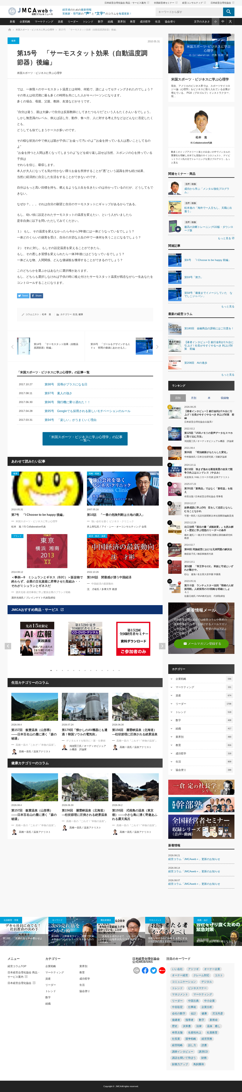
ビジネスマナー (197, 988)
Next (162, 646)
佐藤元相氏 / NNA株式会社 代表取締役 (204, 596)
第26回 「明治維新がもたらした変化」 (206, 452)
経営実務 (207, 1038)
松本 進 (46, 314)
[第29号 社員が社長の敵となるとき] (218, 931)
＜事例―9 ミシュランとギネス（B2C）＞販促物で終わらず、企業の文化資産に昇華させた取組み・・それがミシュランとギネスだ (47, 581)
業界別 (122, 21)
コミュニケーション (184, 981)
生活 (157, 21)
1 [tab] (51, 670)
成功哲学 (145, 21)
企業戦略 (25, 21)
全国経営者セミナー (166, 3)
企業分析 (207, 1007)
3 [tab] (62, 670)
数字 (100, 21)
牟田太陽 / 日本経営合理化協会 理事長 (203, 496)
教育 (132, 21)
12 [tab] (113, 670)
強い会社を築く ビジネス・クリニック (112, 521)
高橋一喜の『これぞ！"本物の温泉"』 (36, 744)
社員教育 (212, 1032)
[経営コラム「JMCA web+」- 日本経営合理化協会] (34, 11)
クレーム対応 (201, 975)
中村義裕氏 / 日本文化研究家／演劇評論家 (205, 457)
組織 (110, 21)
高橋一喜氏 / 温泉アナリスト (35, 751)
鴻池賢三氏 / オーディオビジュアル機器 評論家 (209, 441)
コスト (219, 975)
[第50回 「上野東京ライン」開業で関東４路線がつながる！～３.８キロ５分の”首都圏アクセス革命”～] (72, 931)
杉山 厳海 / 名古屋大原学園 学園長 (202, 574)
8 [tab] (91, 670)
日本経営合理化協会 (222, 3)
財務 (204, 1057)
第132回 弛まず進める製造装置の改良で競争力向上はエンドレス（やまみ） (208, 471)
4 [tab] (68, 670)
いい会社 (177, 969)
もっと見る (226, 238)
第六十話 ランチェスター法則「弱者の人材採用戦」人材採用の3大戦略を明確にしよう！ (208, 588)
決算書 (187, 1026)
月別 (193, 397)
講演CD (203, 1051)
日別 (178, 397)
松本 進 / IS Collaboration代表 (28, 526)
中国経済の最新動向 (102, 583)
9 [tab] (96, 670)
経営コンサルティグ (194, 3)
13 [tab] (119, 670)
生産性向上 (194, 1032)
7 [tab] (85, 670)
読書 (204, 1045)
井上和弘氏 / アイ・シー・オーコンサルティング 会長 (117, 526)
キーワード (57, 920)
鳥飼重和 (198, 1064)
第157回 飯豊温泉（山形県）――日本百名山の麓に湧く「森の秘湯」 (34, 734)
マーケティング (44, 21)
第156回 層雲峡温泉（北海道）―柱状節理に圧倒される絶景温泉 (134, 732)
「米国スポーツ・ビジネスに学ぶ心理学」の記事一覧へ (85, 438)
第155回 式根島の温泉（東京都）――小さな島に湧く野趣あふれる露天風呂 (134, 815)
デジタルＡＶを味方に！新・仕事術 (85, 740)
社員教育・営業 (11, 920)
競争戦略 (190, 1038)
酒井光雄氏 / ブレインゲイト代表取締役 (33, 597)
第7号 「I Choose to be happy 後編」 (40, 514)
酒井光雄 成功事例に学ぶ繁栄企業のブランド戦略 (43, 592)
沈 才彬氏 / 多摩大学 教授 (102, 589)
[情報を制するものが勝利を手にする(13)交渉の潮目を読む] (169, 931)
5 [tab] (74, 670)
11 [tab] (108, 670)
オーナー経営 (180, 975)
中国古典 (193, 1000)
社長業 (176, 1038)
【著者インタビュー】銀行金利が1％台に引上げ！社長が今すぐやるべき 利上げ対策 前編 (209, 414)
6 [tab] (79, 670)
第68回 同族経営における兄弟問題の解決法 (208, 549)
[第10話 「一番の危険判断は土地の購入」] (123, 489)
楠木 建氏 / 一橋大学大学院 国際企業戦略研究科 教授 (208, 537)
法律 (199, 1026)
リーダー (73, 21)
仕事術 (192, 1007)
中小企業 (209, 1000)
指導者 (189, 1020)
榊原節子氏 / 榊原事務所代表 (198, 554)
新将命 (214, 1020)
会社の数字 (178, 1013)
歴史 (174, 1026)
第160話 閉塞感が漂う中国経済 (109, 577)
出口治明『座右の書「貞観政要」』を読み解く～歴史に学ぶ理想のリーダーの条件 (208, 528)
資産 (60, 21)
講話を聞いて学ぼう (184, 1057)
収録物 (225, 397)
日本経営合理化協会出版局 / (198, 422)
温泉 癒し (213, 1026)
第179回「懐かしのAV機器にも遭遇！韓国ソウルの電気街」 (84, 732)
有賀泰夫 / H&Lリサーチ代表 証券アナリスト (207, 477)
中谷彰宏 (177, 1007)
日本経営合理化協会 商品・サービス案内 (127, 3)
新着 (12, 21)
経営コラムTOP (17, 966)
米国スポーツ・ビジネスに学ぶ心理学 (39, 73)
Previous (8, 646)
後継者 (176, 1020)
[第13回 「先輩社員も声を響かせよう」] (24, 931)
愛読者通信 (106, 920)
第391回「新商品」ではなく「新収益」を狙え (208, 490)
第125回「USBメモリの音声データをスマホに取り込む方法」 (208, 435)
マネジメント (155, 920)
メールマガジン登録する (202, 643)
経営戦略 (177, 1045)
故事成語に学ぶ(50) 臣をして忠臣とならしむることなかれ (208, 509)
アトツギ (193, 969)
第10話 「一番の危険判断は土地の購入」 (116, 514)
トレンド (88, 21)
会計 (193, 1013)
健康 (13, 40)
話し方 (192, 1045)
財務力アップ (180, 1064)
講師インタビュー (182, 1051)
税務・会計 (202, 920)
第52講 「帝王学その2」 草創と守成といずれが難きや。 (208, 568)
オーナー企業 (212, 969)
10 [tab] (102, 670)
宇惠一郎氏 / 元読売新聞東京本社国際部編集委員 (209, 515)
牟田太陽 (177, 1032)
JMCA (118, 1086)
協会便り (170, 21)
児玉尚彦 (217, 1013)
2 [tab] (57, 670)
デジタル (206, 981)
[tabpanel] (37, 641)
